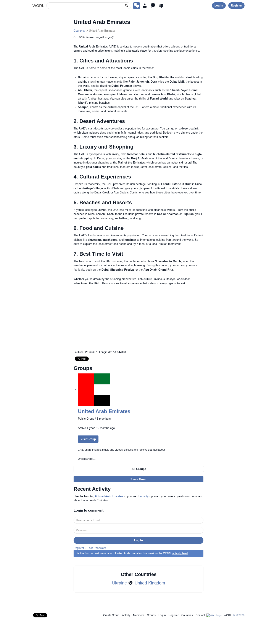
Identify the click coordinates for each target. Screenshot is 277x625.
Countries (79, 30)
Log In (218, 5)
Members (138, 615)
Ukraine (119, 583)
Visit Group (88, 439)
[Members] (145, 5)
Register (236, 5)
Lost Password (96, 548)
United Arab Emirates (104, 411)
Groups (151, 615)
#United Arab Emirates (109, 496)
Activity (126, 615)
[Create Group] (136, 5)
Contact (200, 615)
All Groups (139, 469)
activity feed (180, 553)
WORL (38, 5)
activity (144, 496)
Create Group (138, 479)
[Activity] (153, 5)
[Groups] (161, 5)
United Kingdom (150, 583)
